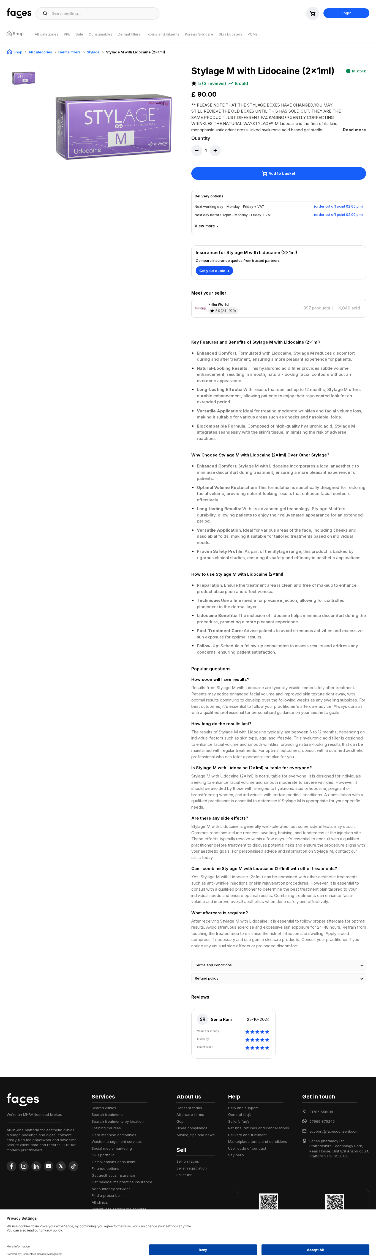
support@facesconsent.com (333, 1131)
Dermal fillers (129, 34)
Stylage (93, 52)
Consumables (100, 34)
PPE (67, 34)
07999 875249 (322, 1121)
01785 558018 (321, 1112)
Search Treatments (108, 1114)
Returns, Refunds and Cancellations (258, 1128)
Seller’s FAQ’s (239, 1121)
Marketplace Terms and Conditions (257, 1141)
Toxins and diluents (162, 34)
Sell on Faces (187, 1161)
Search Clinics (104, 1108)
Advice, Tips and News (195, 1135)
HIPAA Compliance (192, 1128)
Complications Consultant (113, 1162)
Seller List (184, 1175)
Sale (79, 34)
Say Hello (236, 1155)
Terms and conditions (213, 965)
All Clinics (100, 1202)
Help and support (243, 1108)
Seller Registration (191, 1168)
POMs (253, 34)
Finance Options (105, 1168)
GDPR (180, 1121)
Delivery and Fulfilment (247, 1135)
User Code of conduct (247, 1148)
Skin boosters (230, 34)
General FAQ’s (239, 1114)
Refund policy (206, 978)
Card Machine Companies (114, 1135)
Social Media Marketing (112, 1148)
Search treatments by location (118, 1121)
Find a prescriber (106, 1195)
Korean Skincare (199, 34)
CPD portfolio (103, 1155)
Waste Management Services (117, 1141)
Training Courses (106, 1128)
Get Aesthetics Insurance (113, 1175)
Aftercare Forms (190, 1114)
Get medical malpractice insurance (122, 1182)
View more (205, 226)
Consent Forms (189, 1108)
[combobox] (103, 13)
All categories (46, 34)
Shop (17, 52)
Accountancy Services (111, 1189)
